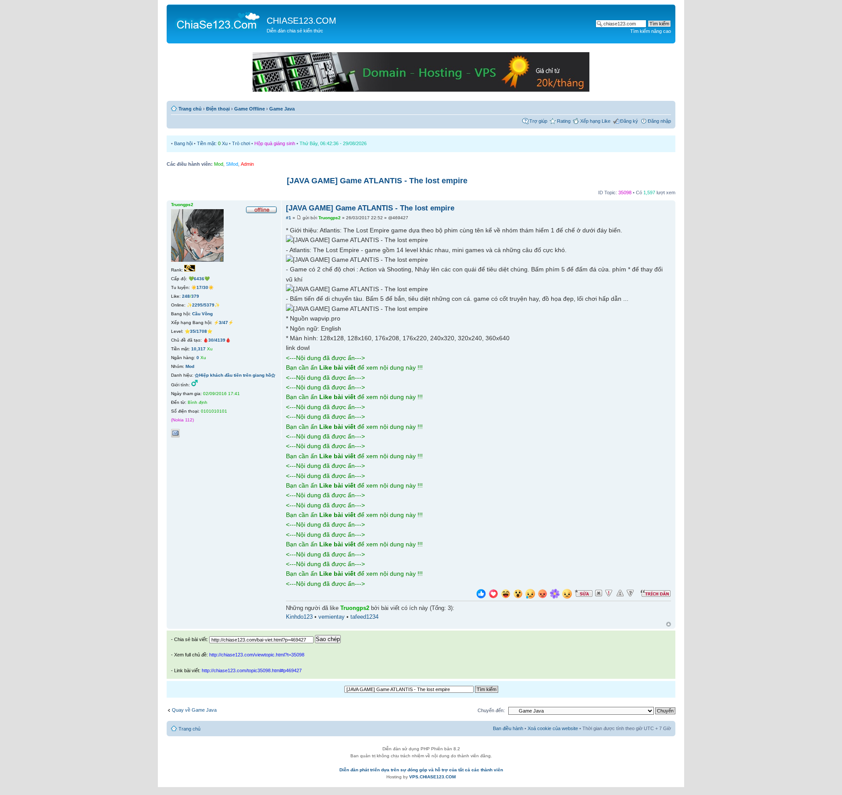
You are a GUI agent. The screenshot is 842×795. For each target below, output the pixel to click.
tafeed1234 (364, 617)
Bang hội (183, 143)
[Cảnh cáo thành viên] (620, 593)
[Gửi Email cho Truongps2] (175, 433)
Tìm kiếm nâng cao (650, 31)
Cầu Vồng (202, 313)
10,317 (198, 348)
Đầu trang (668, 625)
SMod (232, 164)
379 (195, 296)
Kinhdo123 (299, 617)
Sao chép (328, 639)
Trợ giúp (538, 121)
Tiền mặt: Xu (212, 143)
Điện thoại (218, 108)
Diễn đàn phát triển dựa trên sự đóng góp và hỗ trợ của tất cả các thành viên (421, 769)
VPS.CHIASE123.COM (432, 776)
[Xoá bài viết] (598, 593)
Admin (247, 164)
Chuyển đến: (491, 710)
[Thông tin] (630, 593)
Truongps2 (329, 217)
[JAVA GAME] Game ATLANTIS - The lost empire (377, 180)
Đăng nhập (659, 121)
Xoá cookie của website (553, 728)
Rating (564, 121)
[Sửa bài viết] (583, 593)
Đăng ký (629, 121)
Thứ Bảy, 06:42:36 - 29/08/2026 (333, 143)
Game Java (282, 108)
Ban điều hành (508, 728)
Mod (218, 164)
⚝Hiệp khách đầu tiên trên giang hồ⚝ (235, 375)
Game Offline (249, 108)
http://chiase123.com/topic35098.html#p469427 (252, 670)
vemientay (331, 617)
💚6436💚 (199, 278)
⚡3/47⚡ (223, 322)
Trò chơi (241, 143)
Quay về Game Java (194, 710)
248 (186, 296)
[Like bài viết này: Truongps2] (481, 595)
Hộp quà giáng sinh (274, 143)
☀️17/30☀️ (202, 287)
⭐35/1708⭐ (198, 331)
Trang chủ (190, 108)
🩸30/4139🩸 (217, 340)
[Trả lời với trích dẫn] (655, 593)
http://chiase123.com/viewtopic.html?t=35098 (256, 654)
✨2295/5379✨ (203, 305)
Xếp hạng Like (595, 121)
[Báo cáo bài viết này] (608, 593)
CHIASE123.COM (301, 20)
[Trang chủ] (218, 20)
